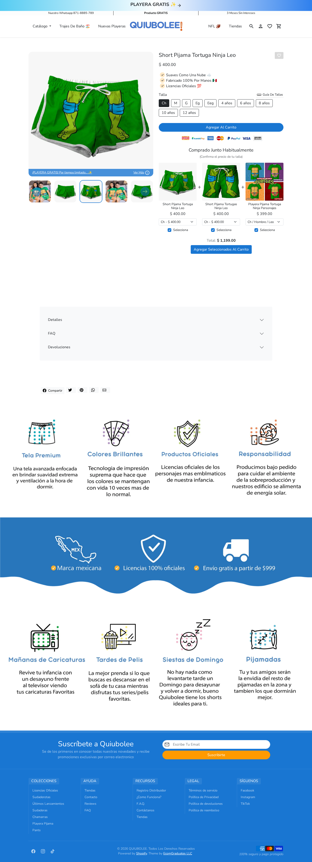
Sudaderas (40, 810)
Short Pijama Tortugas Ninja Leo (221, 206)
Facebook (247, 790)
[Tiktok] (52, 851)
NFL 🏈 (214, 26)
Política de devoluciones (206, 804)
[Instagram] (43, 851)
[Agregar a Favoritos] (279, 55)
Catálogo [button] (40, 26)
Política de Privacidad (204, 797)
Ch (164, 103)
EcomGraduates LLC (177, 853)
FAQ (51, 333)
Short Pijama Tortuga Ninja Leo (178, 206)
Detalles (55, 319)
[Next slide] (145, 191)
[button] (251, 26)
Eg (198, 103)
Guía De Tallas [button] (272, 94)
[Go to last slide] (36, 191)
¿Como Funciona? (149, 797)
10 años (168, 112)
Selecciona (180, 230)
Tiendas (235, 26)
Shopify (141, 853)
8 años (264, 103)
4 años (226, 103)
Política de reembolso (204, 810)
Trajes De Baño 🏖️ (74, 26)
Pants (36, 830)
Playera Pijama (42, 823)
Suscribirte (216, 754)
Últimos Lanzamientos (48, 804)
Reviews (90, 804)
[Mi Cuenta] (260, 26)
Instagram (248, 797)
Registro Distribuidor (151, 790)
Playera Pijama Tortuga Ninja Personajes (264, 206)
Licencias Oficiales (45, 790)
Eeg (210, 103)
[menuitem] (65, 191)
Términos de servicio (203, 790)
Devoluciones (59, 347)
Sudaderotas (41, 797)
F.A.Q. (141, 804)
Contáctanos (145, 810)
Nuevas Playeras (112, 26)
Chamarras (40, 817)
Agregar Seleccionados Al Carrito (221, 249)
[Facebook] (33, 851)
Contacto (91, 797)
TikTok (245, 804)
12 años (189, 112)
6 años (245, 103)
